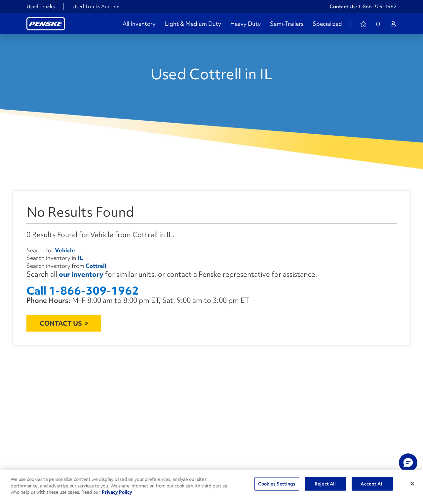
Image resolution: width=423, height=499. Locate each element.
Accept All (372, 483)
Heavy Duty (245, 23)
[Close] (412, 483)
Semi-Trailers (286, 23)
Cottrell (96, 265)
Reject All (325, 483)
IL (80, 258)
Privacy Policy (117, 492)
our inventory (81, 274)
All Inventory (139, 23)
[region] (211, 484)
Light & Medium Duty (193, 23)
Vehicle (65, 250)
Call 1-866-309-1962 (82, 291)
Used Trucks (40, 6)
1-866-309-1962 (377, 6)
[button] (408, 462)
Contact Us (61, 323)
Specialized (327, 23)
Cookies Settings (276, 483)
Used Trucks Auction (96, 6)
